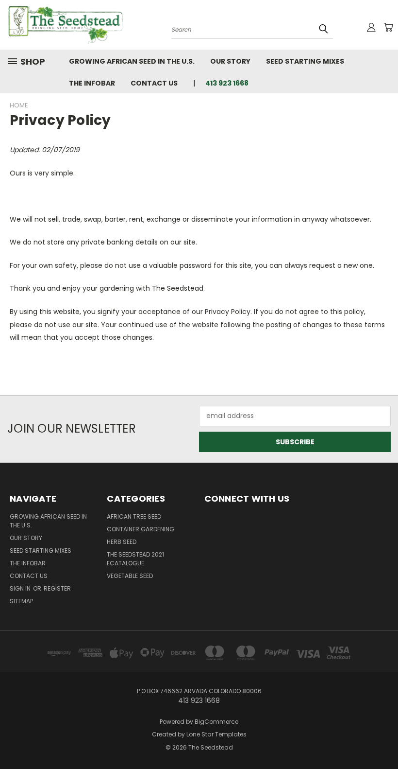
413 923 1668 (227, 83)
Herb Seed (121, 542)
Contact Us (154, 83)
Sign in (21, 588)
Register (57, 588)
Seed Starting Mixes (305, 61)
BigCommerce (216, 721)
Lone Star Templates (216, 734)
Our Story (230, 61)
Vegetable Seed (130, 576)
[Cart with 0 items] (388, 27)
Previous (383, 739)
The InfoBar (92, 83)
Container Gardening (140, 529)
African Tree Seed (134, 516)
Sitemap (21, 601)
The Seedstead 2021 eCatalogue (135, 558)
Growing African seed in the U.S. (132, 61)
